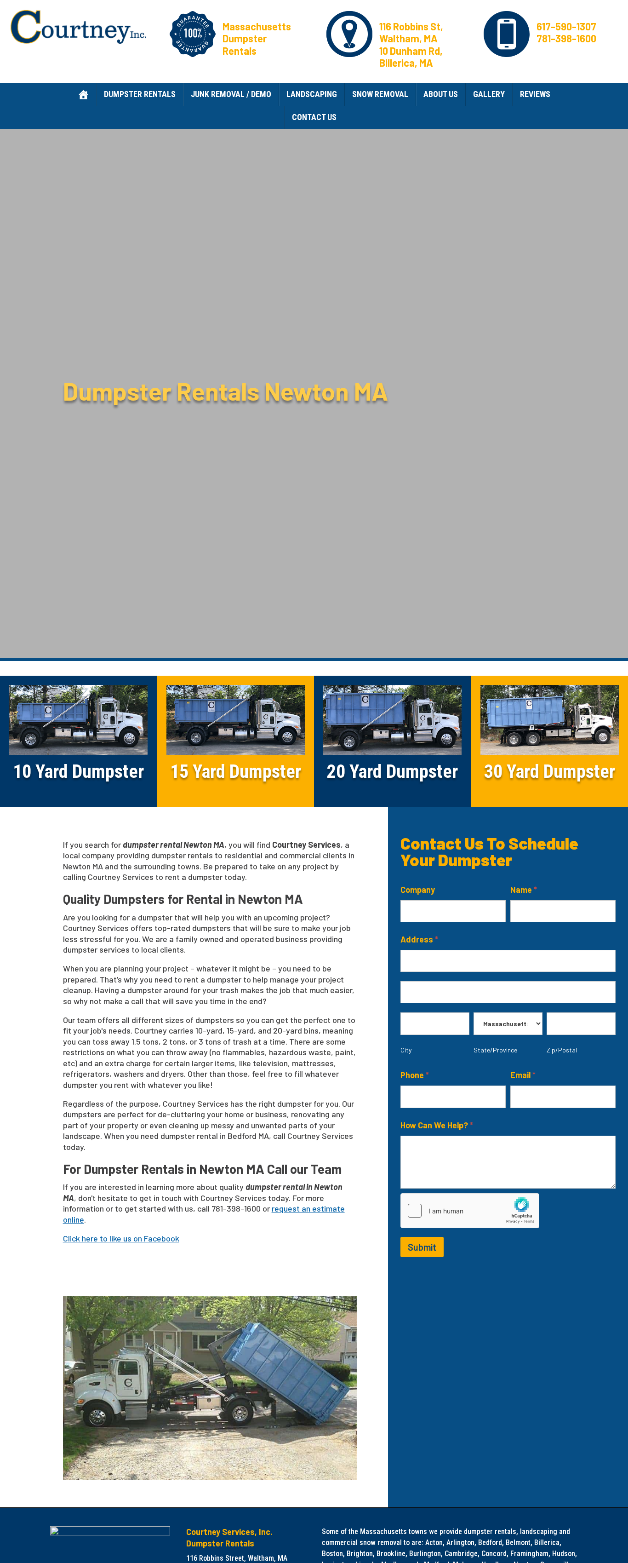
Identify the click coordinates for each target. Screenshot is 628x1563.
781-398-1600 (566, 38)
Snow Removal (380, 94)
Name (523, 890)
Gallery (489, 94)
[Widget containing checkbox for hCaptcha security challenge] (469, 1210)
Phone (414, 1075)
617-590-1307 (566, 26)
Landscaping (311, 94)
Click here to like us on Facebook (121, 1238)
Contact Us (314, 117)
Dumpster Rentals (140, 94)
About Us (440, 94)
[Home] (83, 94)
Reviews (535, 94)
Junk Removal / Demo (231, 94)
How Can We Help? (436, 1125)
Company (417, 890)
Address (419, 939)
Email (523, 1075)
